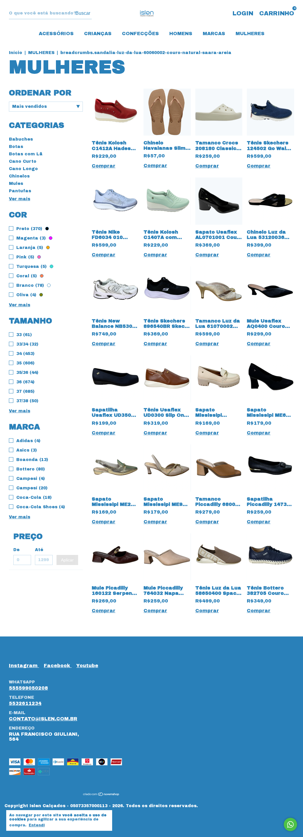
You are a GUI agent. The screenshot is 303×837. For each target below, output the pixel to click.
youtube (87, 665)
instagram (24, 665)
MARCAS (214, 33)
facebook (58, 665)
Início (15, 53)
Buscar (82, 13)
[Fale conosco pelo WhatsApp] (290, 824)
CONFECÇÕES (140, 33)
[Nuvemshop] (101, 794)
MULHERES (250, 33)
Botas (16, 146)
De (16, 550)
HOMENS (180, 33)
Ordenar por (40, 93)
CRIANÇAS (98, 33)
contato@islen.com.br (43, 718)
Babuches (21, 139)
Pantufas (20, 191)
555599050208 (28, 688)
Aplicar (67, 560)
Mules (16, 183)
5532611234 (25, 703)
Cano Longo (23, 169)
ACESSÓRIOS (56, 33)
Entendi (37, 825)
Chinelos (19, 176)
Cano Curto (22, 161)
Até (39, 550)
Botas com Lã (26, 154)
